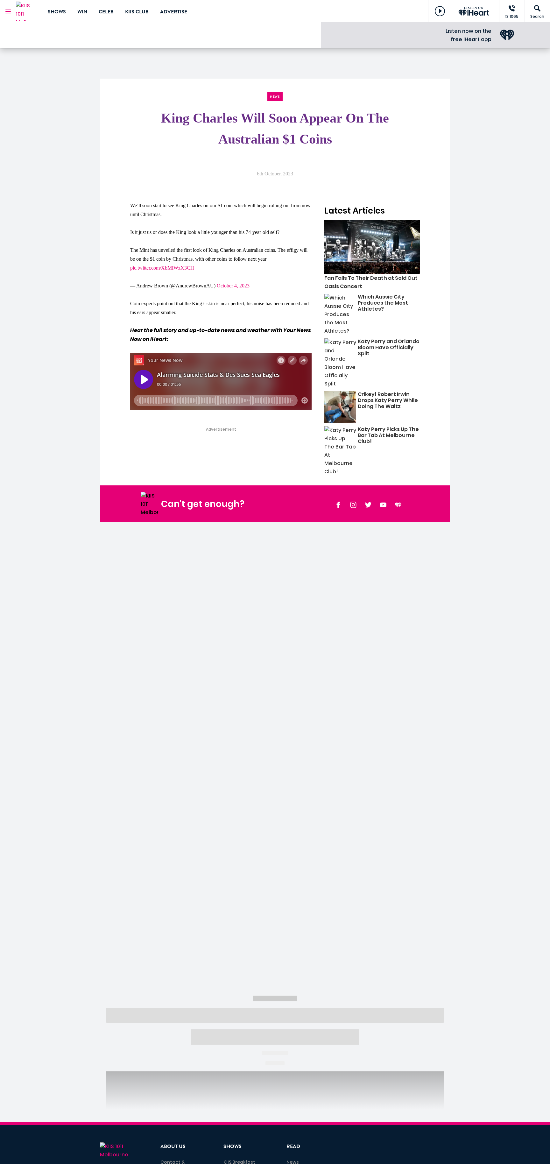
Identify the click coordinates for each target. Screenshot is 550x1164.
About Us (173, 1146)
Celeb (106, 12)
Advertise (173, 12)
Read (293, 1146)
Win (82, 12)
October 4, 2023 (233, 285)
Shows (57, 12)
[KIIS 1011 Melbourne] (27, 11)
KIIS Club (137, 12)
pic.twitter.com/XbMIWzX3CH (162, 268)
